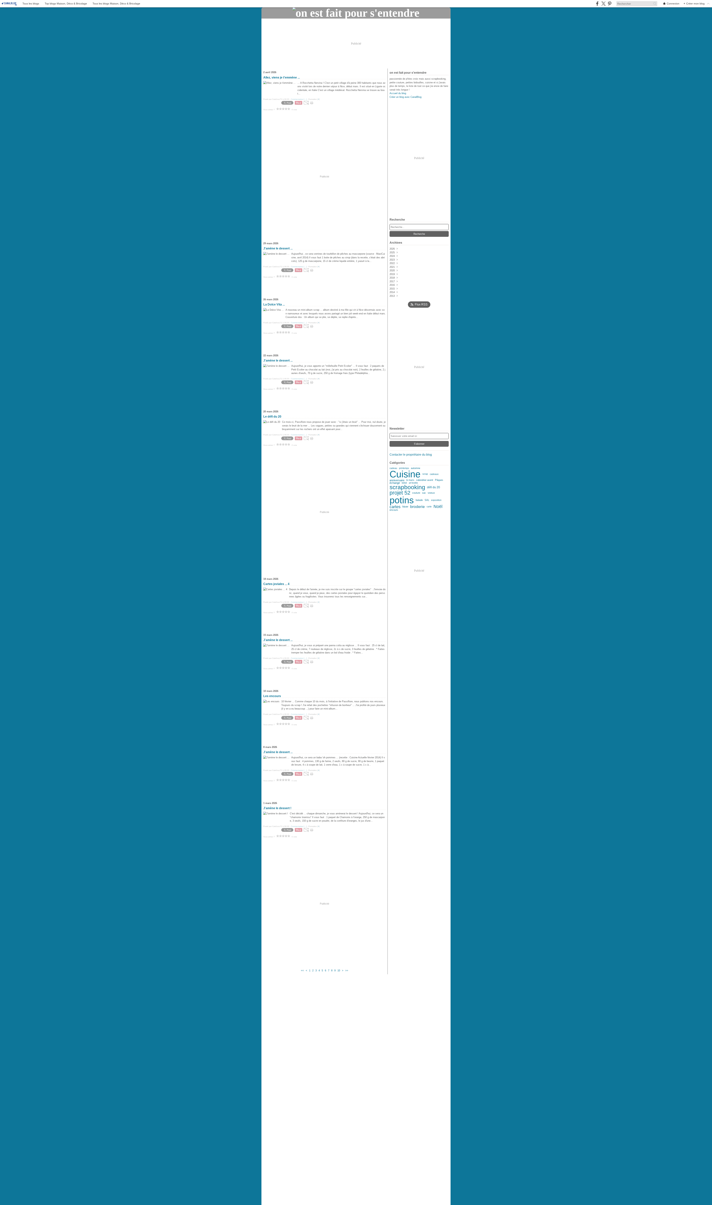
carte (429, 507)
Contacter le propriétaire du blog (411, 454)
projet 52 (400, 493)
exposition (436, 500)
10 (338, 970)
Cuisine (405, 474)
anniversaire (397, 480)
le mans (410, 480)
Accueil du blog (398, 93)
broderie (417, 507)
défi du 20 (433, 487)
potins (402, 500)
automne (415, 468)
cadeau (393, 468)
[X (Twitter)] (603, 3)
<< (302, 970)
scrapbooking (407, 487)
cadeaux (434, 474)
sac (424, 493)
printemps (404, 468)
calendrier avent (424, 480)
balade (419, 500)
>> (346, 970)
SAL (427, 500)
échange (395, 483)
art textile (413, 483)
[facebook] (597, 3)
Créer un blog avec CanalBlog (405, 97)
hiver (405, 506)
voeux (431, 493)
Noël (438, 507)
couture (416, 493)
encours (394, 510)
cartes (395, 507)
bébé (404, 483)
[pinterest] (609, 3)
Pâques (439, 480)
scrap (425, 474)
